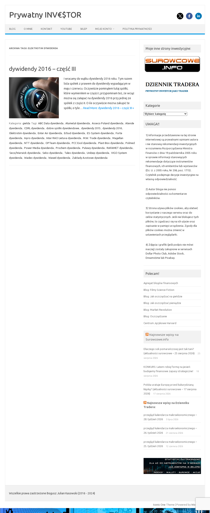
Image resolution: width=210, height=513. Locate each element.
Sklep (83, 29)
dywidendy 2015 (90, 128)
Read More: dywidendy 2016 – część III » (108, 108)
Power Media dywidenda (39, 147)
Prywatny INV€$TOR (45, 14)
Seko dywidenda (52, 152)
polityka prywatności (137, 29)
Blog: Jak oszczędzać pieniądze (162, 302)
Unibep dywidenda (98, 152)
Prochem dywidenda (68, 147)
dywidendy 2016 (112, 128)
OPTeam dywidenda (58, 142)
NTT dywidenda (33, 142)
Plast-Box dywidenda (110, 142)
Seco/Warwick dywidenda (24, 152)
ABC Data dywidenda (50, 123)
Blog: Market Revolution (158, 309)
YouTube (66, 29)
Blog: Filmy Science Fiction (159, 289)
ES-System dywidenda (100, 133)
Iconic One (159, 504)
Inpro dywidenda (34, 138)
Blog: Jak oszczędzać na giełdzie (163, 296)
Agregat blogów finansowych (161, 283)
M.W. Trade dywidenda (96, 138)
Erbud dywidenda (74, 133)
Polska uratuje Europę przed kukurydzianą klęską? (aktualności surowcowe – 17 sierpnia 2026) (170, 389)
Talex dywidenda (74, 152)
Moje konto (103, 29)
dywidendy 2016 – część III (42, 69)
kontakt (46, 29)
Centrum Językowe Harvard (160, 323)
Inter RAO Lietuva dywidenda (63, 138)
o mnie (28, 29)
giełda (26, 123)
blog (12, 29)
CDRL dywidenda (34, 128)
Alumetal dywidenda (77, 123)
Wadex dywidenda (35, 157)
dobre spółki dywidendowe (62, 128)
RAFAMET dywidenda (119, 147)
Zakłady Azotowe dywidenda (89, 157)
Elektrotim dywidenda (22, 133)
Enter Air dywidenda (50, 133)
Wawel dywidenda (59, 157)
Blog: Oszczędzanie (155, 316)
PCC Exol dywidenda (84, 142)
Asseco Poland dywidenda (107, 123)
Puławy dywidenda (93, 147)
